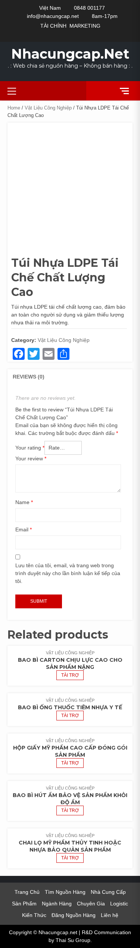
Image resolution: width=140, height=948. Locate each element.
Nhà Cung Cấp (108, 892)
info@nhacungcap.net (53, 16)
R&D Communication (106, 932)
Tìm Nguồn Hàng (65, 892)
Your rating (29, 448)
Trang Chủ (27, 892)
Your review (30, 458)
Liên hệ (109, 915)
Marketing (84, 26)
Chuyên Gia (91, 904)
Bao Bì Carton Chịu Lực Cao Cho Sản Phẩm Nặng (70, 663)
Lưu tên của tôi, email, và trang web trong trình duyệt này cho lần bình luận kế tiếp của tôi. (67, 573)
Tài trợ (70, 675)
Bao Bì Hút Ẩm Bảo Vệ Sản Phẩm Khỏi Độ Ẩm (70, 799)
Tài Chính (53, 26)
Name (24, 502)
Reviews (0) (28, 377)
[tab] (28, 377)
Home (13, 108)
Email (23, 529)
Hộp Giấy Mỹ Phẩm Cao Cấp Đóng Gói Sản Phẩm (70, 751)
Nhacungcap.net (70, 54)
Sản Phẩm (24, 904)
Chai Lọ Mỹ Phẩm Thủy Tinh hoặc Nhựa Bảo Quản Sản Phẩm (70, 846)
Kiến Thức (34, 915)
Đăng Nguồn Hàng (74, 915)
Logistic (119, 904)
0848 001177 (89, 8)
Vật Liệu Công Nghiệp (48, 108)
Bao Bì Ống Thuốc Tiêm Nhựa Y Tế (70, 707)
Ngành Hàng (57, 904)
